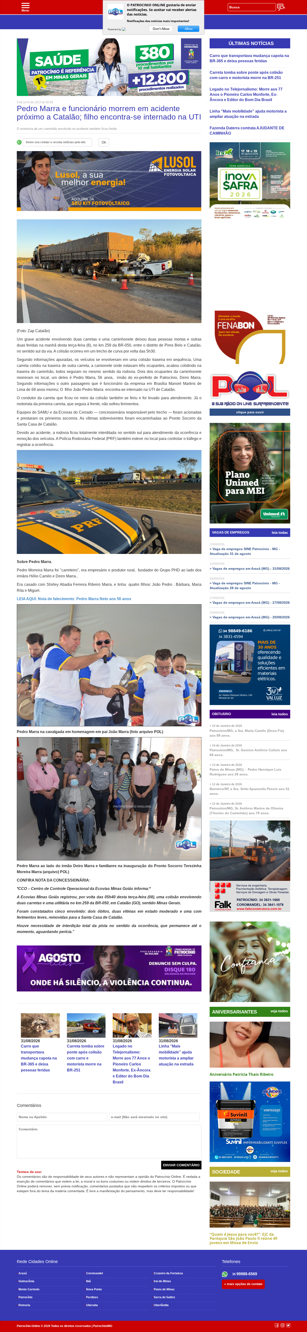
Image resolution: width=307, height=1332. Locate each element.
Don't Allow (161, 29)
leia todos (280, 714)
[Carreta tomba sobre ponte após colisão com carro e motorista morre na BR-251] (86, 1025)
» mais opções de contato (243, 1284)
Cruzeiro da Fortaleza (167, 1273)
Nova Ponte (93, 1289)
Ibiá (87, 1281)
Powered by (115, 29)
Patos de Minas (163, 1289)
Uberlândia (160, 1305)
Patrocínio (24, 1297)
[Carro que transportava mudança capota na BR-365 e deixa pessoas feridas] (40, 1025)
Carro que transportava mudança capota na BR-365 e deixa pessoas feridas (39, 1058)
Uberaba (91, 1305)
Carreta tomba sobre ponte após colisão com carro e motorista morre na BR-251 (85, 1058)
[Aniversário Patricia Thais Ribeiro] (250, 1045)
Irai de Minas (161, 1281)
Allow (189, 29)
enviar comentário (181, 1165)
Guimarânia (25, 1281)
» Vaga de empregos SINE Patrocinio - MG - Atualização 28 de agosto (245, 585)
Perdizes (91, 1297)
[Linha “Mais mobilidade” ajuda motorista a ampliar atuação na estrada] (178, 1025)
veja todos (279, 1011)
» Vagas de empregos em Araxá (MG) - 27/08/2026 (250, 602)
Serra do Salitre (163, 1297)
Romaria (23, 1305)
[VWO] (126, 29)
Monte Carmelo (28, 1289)
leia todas (280, 533)
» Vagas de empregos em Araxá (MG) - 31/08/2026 (250, 568)
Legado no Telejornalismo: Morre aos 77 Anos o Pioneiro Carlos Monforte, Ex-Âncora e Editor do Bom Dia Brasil (131, 1064)
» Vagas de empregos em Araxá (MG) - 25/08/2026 (250, 617)
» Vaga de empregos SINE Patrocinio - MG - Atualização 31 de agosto (245, 551)
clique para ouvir (250, 412)
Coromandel (93, 1273)
